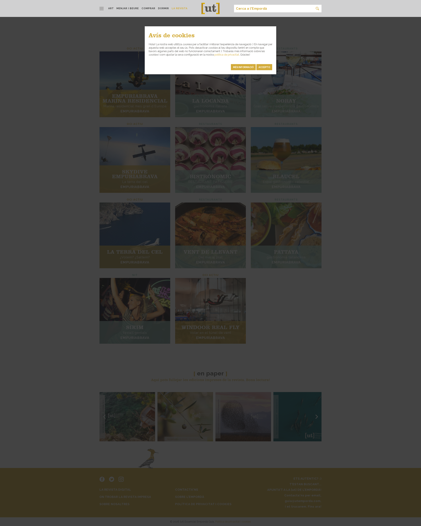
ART (111, 8)
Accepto (264, 67)
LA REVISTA (179, 8)
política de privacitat (226, 54)
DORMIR (163, 8)
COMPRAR (148, 8)
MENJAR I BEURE (127, 8)
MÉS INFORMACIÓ (243, 67)
